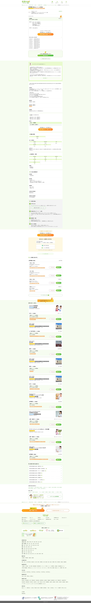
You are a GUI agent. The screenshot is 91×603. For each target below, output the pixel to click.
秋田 (36, 541)
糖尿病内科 (53, 580)
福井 (33, 543)
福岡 (26, 553)
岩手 (32, 541)
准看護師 (26, 557)
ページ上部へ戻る (45, 253)
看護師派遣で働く (48, 519)
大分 (35, 553)
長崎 (31, 553)
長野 (38, 543)
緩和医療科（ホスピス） (42, 583)
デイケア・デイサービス (37, 567)
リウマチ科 (23, 583)
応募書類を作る (56, 517)
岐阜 (26, 546)
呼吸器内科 (33, 580)
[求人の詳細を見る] (45, 312)
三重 (31, 546)
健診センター (57, 567)
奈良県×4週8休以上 (31, 487)
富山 (29, 543)
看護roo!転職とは (24, 517)
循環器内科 (41, 580)
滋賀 (31, 548)
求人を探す (47, 517)
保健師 (30, 557)
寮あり (49, 587)
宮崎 (37, 553)
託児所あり (52, 587)
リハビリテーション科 (29, 583)
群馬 (38, 545)
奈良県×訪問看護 (54, 487)
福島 (41, 541)
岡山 (26, 550)
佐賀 (28, 553)
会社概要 (23, 591)
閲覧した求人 (24, 519)
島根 (31, 550)
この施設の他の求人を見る (45, 58)
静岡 (29, 546)
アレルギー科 (36, 583)
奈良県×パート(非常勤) (37, 488)
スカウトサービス (32, 519)
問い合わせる (33, 205)
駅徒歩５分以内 (37, 587)
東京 (24, 545)
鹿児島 (40, 553)
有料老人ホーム (30, 567)
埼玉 (29, 545)
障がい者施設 (52, 567)
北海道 (28, 541)
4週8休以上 (28, 587)
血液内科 (45, 580)
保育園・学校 (62, 567)
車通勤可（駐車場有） (43, 587)
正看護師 (23, 557)
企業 (65, 567)
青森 (30, 541)
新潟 (27, 543)
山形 (38, 541)
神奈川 (27, 545)
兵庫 (29, 548)
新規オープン (24, 587)
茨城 (34, 545)
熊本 (33, 553)
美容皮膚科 (27, 580)
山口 (33, 550)
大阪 (24, 548)
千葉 (31, 545)
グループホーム (44, 567)
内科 (30, 580)
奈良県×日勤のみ (43, 488)
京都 (26, 548)
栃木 (36, 545)
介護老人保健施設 (24, 567)
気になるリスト (64, 517)
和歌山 (36, 548)
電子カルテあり (64, 587)
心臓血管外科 (64, 580)
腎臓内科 (49, 580)
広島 (24, 550)
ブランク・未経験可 (58, 587)
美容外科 (23, 580)
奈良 (33, 548)
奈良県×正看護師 (59, 487)
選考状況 (39, 517)
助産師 (33, 557)
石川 (31, 543)
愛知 (24, 546)
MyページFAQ (56, 519)
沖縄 (42, 553)
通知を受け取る (45, 55)
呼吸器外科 (59, 580)
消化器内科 (37, 580)
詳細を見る (58, 267)
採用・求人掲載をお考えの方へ (39, 523)
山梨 (36, 543)
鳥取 (29, 550)
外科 (56, 580)
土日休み (32, 587)
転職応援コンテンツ (41, 519)
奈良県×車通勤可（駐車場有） (39, 487)
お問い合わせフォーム (27, 523)
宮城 (34, 541)
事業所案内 (23, 593)
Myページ (31, 517)
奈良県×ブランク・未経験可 (47, 487)
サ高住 (48, 567)
